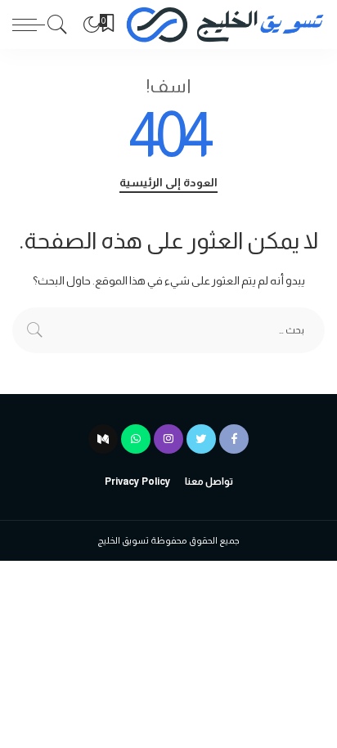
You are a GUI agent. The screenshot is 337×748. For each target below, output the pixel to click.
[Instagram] (168, 439)
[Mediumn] (103, 439)
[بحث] (61, 24)
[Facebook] (234, 439)
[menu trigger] (28, 24)
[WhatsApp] (136, 439)
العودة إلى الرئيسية (168, 182)
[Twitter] (201, 439)
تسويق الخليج (123, 540)
